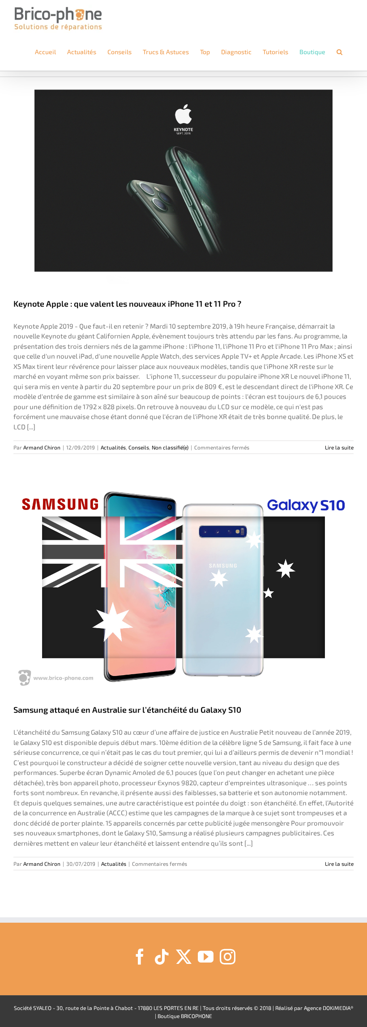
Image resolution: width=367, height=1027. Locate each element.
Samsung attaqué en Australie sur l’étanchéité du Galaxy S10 (127, 710)
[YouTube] (205, 956)
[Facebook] (140, 956)
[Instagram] (227, 956)
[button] (339, 52)
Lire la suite (339, 447)
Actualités (113, 447)
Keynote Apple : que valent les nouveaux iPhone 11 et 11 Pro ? (127, 303)
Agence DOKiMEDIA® (329, 1008)
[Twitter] (184, 956)
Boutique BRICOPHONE (185, 1016)
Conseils (138, 447)
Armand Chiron (41, 447)
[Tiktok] (162, 956)
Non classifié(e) (170, 447)
